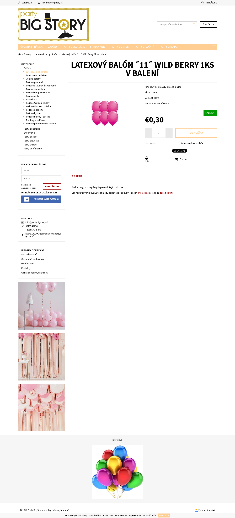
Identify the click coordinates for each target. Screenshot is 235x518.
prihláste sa (144, 193)
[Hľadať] (194, 24)
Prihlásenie (211, 2)
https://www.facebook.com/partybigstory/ (43, 235)
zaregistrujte (166, 193)
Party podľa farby (33, 148)
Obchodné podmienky (32, 259)
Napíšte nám (27, 263)
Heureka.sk (117, 440)
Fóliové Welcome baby (38, 103)
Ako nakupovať (29, 254)
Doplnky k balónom (36, 120)
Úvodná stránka (31, 47)
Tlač (147, 161)
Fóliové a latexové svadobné (41, 85)
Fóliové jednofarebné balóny (41, 123)
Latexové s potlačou (36, 75)
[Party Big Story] (53, 24)
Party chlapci (168, 47)
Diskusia (77, 176)
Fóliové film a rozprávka (38, 106)
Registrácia (26, 184)
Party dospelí (120, 47)
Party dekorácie (73, 47)
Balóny (52, 47)
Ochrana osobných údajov (34, 273)
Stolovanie (97, 47)
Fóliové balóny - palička (38, 117)
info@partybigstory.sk (52, 2)
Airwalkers (31, 99)
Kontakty (26, 268)
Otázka (183, 159)
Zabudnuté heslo (28, 188)
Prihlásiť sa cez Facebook (46, 199)
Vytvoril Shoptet (206, 510)
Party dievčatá (144, 47)
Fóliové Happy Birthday (38, 92)
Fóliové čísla (32, 96)
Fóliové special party (37, 89)
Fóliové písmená (34, 82)
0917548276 (27, 2)
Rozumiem (164, 515)
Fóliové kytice (33, 113)
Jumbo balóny (33, 79)
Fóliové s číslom (34, 110)
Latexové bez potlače (192, 143)
